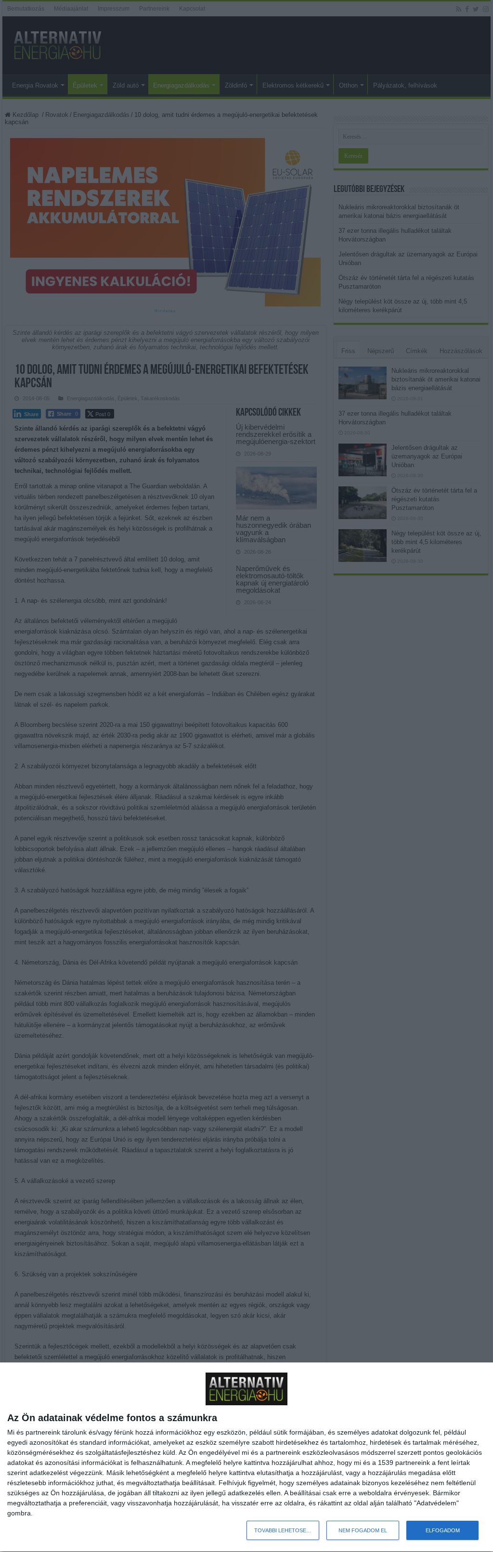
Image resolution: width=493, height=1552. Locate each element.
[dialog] (246, 1457)
